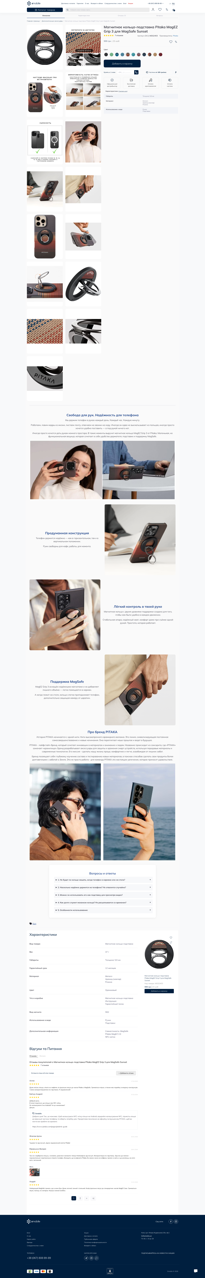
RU (173, 3)
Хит (34, 923)
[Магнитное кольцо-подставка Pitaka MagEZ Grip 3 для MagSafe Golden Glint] (155, 54)
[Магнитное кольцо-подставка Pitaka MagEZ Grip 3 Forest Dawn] (144, 54)
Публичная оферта (91, 1239)
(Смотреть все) (122, 91)
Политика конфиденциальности (95, 1242)
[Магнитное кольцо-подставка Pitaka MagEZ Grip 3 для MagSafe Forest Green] (111, 54)
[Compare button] (176, 42)
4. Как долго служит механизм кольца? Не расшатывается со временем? (92, 902)
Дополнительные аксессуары (52, 21)
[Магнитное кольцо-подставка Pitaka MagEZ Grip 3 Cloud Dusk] (149, 54)
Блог (125, 3)
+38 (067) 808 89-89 (39, 1257)
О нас (87, 3)
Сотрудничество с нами (113, 3)
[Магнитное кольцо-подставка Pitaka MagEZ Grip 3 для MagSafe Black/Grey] (106, 54)
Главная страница (33, 21)
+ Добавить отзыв (126, 1073)
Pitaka (175, 36)
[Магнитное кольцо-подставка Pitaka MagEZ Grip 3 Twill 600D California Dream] (138, 54)
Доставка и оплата (68, 3)
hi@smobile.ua (146, 1236)
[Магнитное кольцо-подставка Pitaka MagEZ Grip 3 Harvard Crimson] (160, 54)
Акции (130, 3)
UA (170, 4)
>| (93, 1198)
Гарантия (80, 3)
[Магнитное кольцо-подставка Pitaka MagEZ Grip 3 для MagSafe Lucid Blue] (133, 54)
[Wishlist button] (171, 42)
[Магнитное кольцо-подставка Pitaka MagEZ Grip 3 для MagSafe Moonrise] (117, 54)
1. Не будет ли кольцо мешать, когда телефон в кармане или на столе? (91, 880)
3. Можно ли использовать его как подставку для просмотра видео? (90, 895)
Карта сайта (31, 1239)
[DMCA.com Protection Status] (110, 1271)
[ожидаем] (122, 54)
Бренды (29, 1242)
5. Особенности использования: (73, 910)
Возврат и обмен (97, 3)
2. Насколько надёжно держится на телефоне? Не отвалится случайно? (92, 887)
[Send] (136, 72)
